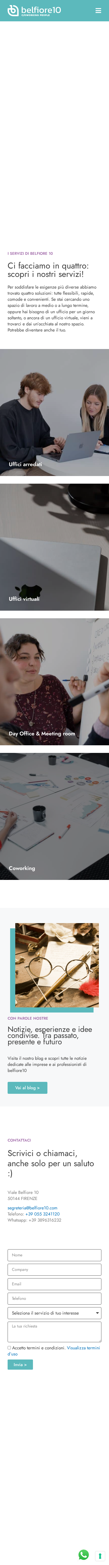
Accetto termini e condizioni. (54, 1351)
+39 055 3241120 (42, 1214)
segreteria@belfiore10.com (33, 1208)
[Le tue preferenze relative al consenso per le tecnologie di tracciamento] (100, 1556)
